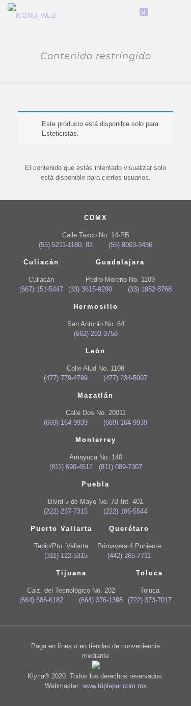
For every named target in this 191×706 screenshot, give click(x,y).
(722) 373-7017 (150, 600)
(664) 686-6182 (41, 600)
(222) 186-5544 (125, 511)
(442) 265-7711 (129, 555)
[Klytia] (32, 15)
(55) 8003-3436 (130, 245)
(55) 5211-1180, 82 (66, 245)
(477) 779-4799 (66, 378)
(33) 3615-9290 (90, 289)
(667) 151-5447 (41, 289)
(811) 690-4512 (71, 467)
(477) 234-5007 (125, 378)
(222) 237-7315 (66, 511)
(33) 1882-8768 (149, 289)
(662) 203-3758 (96, 333)
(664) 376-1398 (100, 600)
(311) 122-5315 (65, 555)
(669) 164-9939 (66, 422)
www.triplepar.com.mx (115, 686)
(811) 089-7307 (120, 467)
